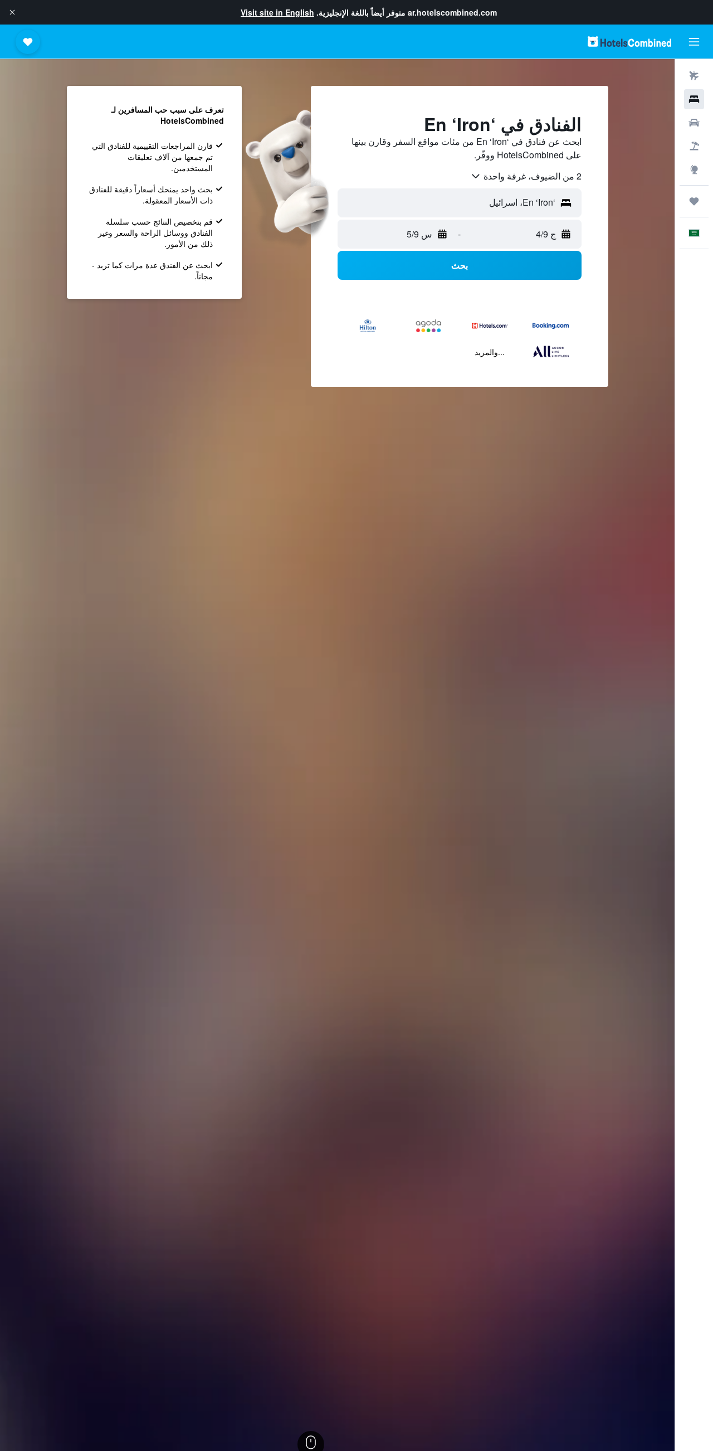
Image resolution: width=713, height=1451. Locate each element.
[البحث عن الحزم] (694, 146)
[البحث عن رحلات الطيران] (694, 76)
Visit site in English (277, 12)
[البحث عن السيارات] (694, 122)
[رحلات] (694, 201)
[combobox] (526, 176)
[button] (12, 12)
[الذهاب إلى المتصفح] (694, 169)
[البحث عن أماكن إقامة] (694, 99)
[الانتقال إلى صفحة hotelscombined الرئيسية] (629, 41)
